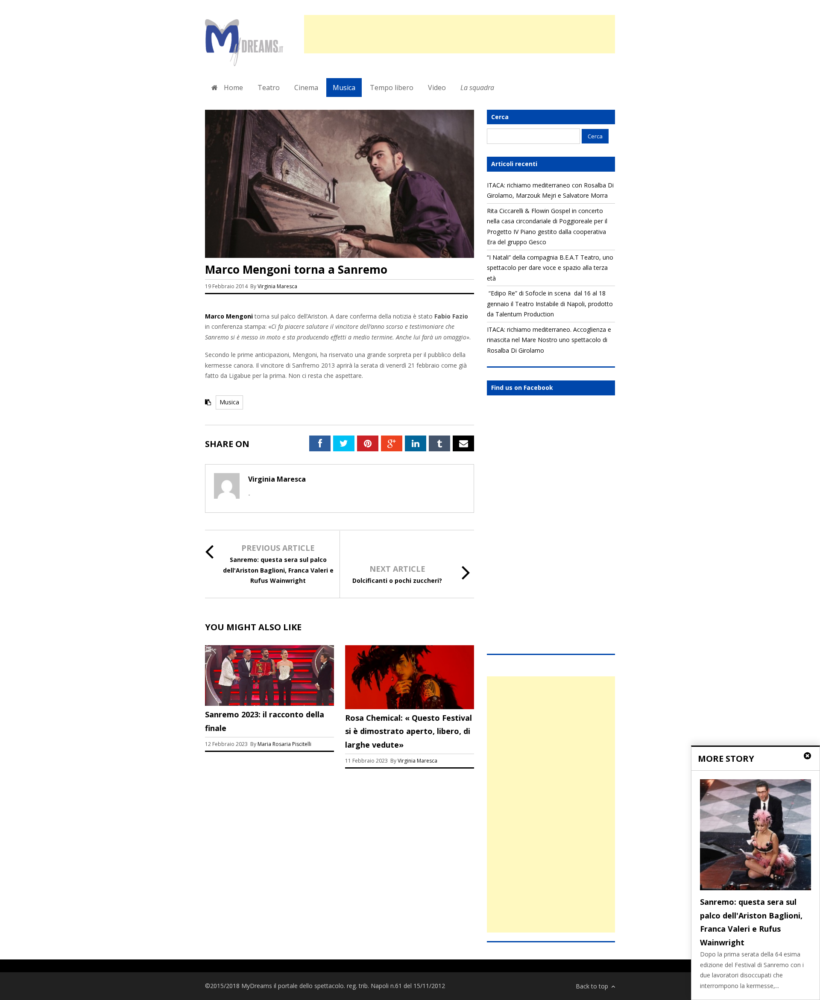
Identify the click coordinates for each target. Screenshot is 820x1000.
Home (232, 87)
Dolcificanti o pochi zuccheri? (397, 580)
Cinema (306, 87)
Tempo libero (391, 87)
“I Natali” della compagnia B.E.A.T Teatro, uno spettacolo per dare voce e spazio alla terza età (550, 267)
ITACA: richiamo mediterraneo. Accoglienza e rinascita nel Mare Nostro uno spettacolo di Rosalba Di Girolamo (549, 339)
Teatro (269, 87)
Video (437, 87)
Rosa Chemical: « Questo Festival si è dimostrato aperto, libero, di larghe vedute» (408, 731)
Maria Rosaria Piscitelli (284, 744)
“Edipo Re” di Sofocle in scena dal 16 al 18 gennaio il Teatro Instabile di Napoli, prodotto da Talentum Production (550, 303)
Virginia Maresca (277, 286)
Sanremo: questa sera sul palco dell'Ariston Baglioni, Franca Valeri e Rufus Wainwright (278, 570)
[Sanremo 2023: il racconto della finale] (269, 703)
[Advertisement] (459, 34)
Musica (344, 87)
